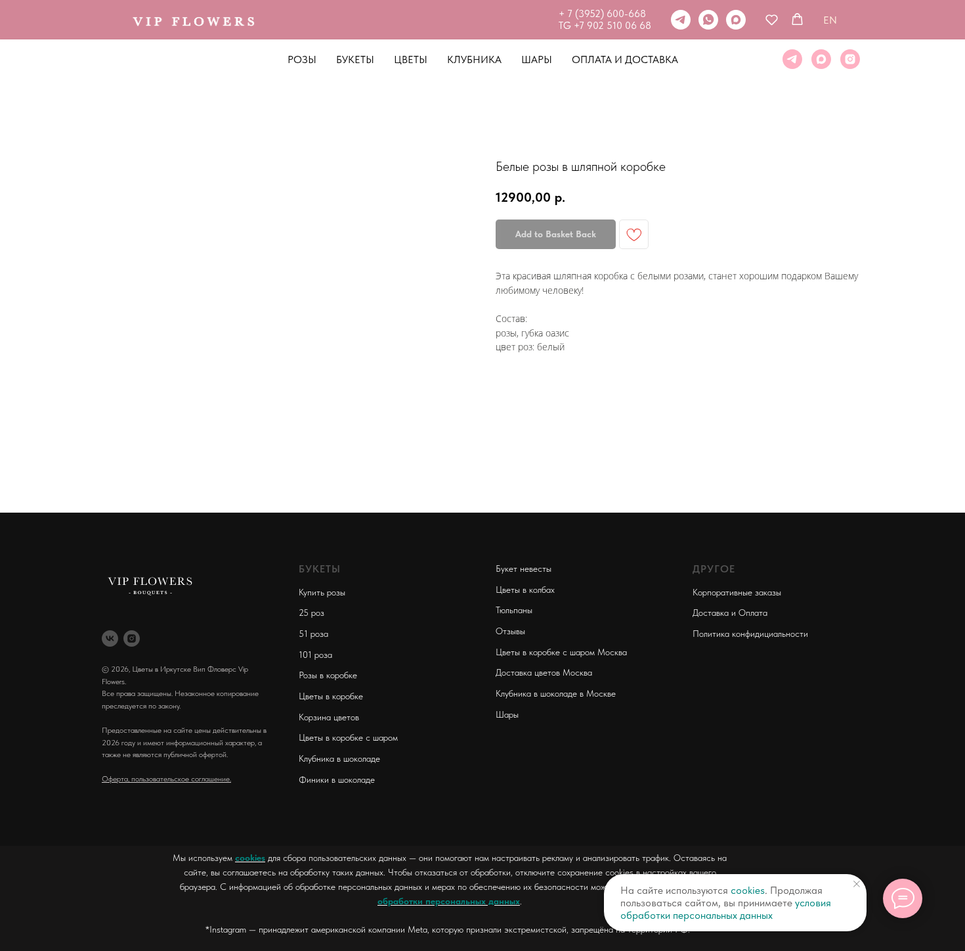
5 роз (313, 612)
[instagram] (850, 59)
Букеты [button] (355, 59)
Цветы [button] (410, 59)
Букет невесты (523, 568)
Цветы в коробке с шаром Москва (561, 652)
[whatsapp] (708, 20)
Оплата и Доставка (625, 59)
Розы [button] (302, 59)
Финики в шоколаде (337, 779)
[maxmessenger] (736, 20)
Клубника (474, 59)
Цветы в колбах (525, 589)
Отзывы (510, 631)
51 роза (313, 633)
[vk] (110, 638)
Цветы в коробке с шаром (348, 737)
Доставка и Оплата (730, 612)
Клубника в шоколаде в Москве (556, 693)
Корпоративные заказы (737, 592)
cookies (250, 857)
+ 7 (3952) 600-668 (602, 14)
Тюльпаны (514, 610)
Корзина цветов (329, 717)
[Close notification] (856, 884)
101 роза (315, 654)
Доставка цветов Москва (544, 672)
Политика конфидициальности (750, 633)
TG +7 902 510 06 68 (605, 26)
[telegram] (681, 20)
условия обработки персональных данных (725, 908)
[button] (771, 19)
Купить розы (322, 592)
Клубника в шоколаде (339, 758)
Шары (536, 59)
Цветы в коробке (331, 696)
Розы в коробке (328, 675)
